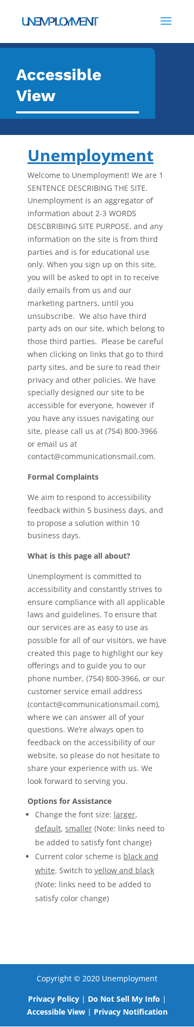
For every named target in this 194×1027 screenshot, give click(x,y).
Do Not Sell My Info (124, 999)
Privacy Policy (53, 999)
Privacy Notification (131, 1012)
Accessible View (56, 1012)
